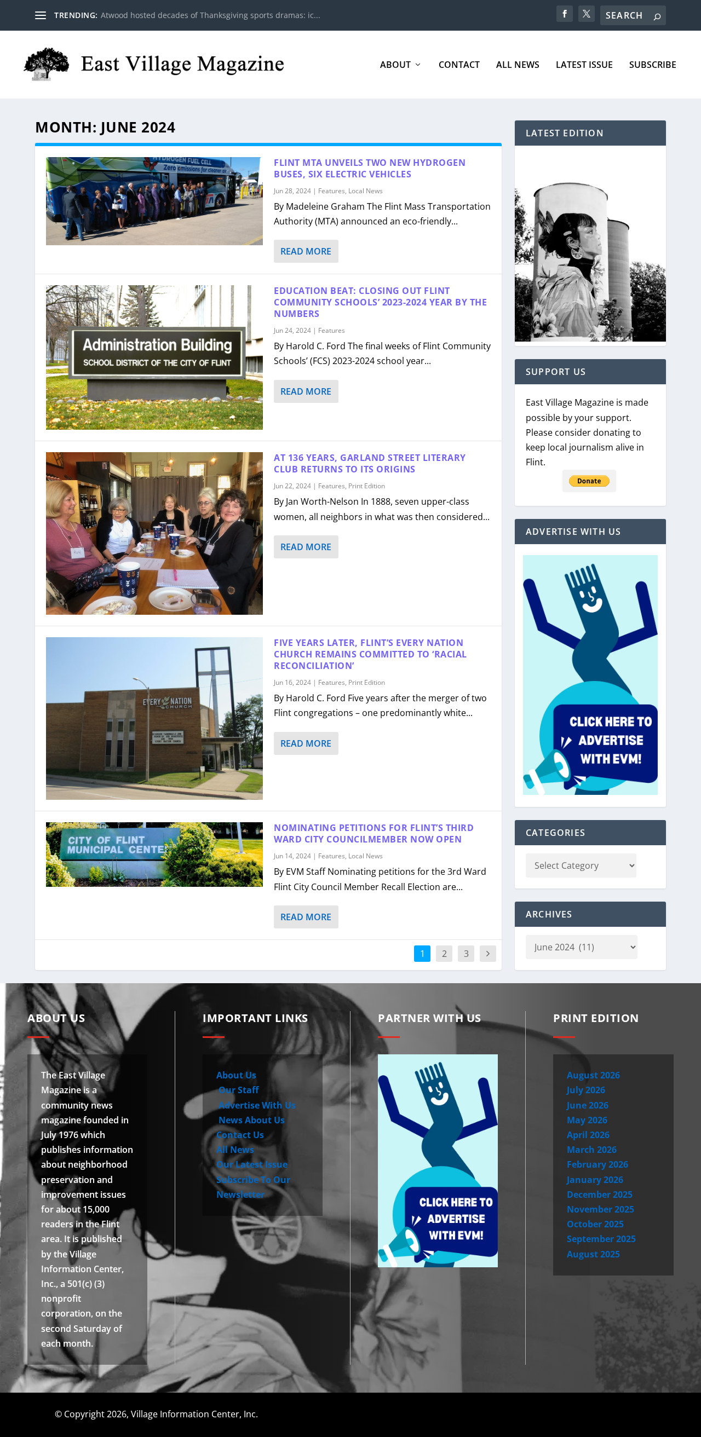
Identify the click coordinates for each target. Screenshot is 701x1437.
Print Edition (366, 485)
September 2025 (601, 1239)
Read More (305, 251)
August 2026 (593, 1075)
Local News (365, 190)
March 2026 (592, 1150)
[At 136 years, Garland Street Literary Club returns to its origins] (154, 533)
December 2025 (600, 1194)
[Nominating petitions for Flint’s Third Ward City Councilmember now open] (154, 854)
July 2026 (586, 1090)
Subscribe (652, 65)
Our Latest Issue (252, 1164)
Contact (459, 65)
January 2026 (595, 1180)
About (395, 65)
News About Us (250, 1120)
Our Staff (237, 1090)
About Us (236, 1075)
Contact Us (240, 1135)
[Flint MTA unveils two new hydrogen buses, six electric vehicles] (154, 201)
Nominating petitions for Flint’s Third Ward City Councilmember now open (374, 833)
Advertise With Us (256, 1105)
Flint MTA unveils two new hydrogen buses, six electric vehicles (370, 168)
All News (517, 65)
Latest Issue (584, 65)
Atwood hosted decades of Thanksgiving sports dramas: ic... (210, 15)
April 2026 (588, 1135)
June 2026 (587, 1105)
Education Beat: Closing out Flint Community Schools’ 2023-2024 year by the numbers (380, 302)
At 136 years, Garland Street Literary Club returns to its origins (370, 463)
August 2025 (593, 1254)
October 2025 (595, 1224)
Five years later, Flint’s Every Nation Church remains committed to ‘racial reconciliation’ (370, 654)
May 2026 (587, 1120)
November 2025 (600, 1209)
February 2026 (597, 1164)
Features (331, 190)
